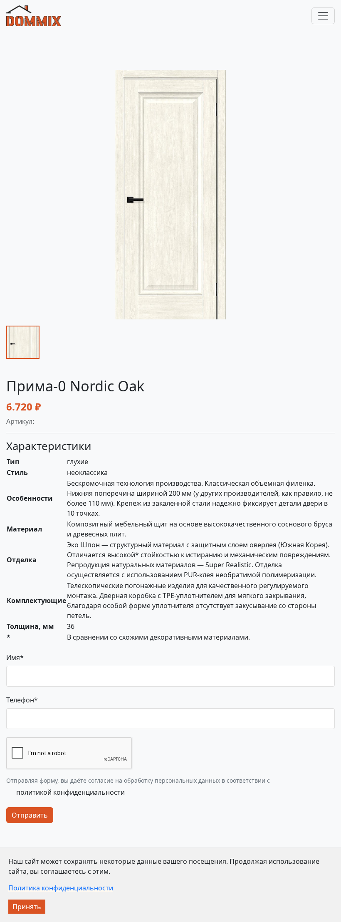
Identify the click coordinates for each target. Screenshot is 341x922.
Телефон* (22, 699)
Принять (26, 906)
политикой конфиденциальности (70, 792)
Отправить (30, 815)
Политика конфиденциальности (60, 887)
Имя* (15, 657)
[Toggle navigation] (323, 15)
